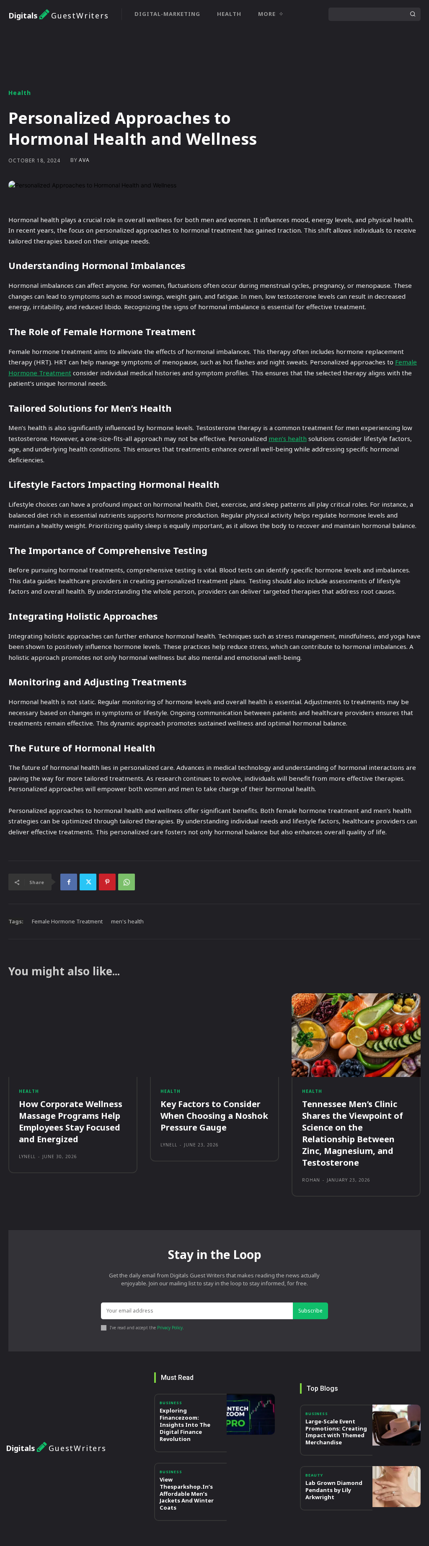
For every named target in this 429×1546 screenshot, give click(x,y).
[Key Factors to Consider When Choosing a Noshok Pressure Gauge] (214, 1035)
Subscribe (310, 1310)
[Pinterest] (107, 882)
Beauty (314, 1475)
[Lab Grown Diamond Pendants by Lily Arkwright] (396, 1486)
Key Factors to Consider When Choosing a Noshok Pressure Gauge (214, 1115)
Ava (84, 160)
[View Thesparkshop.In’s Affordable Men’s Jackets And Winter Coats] (251, 1483)
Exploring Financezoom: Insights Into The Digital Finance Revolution (185, 1425)
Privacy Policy (170, 1328)
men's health (127, 921)
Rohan (311, 1180)
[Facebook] (68, 882)
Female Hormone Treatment (67, 921)
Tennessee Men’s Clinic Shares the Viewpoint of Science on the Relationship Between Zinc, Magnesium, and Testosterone (352, 1133)
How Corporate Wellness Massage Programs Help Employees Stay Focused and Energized (70, 1121)
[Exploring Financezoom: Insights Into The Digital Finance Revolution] (251, 1414)
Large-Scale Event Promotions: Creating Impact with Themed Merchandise (336, 1432)
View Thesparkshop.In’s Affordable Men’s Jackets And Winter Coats (187, 1494)
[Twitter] (88, 882)
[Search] (413, 14)
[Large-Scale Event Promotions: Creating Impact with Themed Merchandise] (396, 1425)
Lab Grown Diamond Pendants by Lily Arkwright (333, 1490)
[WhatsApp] (126, 882)
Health (19, 93)
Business (171, 1403)
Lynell (27, 1156)
